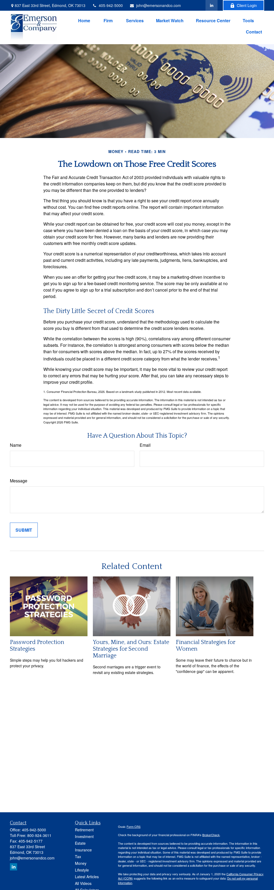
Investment (84, 836)
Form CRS (133, 826)
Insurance (83, 849)
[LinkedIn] (212, 5)
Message (18, 481)
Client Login (247, 5)
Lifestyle (82, 870)
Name (15, 445)
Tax (78, 856)
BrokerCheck (211, 835)
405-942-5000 (111, 5)
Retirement (84, 829)
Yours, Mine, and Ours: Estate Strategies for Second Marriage (131, 649)
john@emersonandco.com (158, 5)
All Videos (83, 883)
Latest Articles (87, 876)
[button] (84, 20)
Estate (80, 843)
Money (80, 863)
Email (145, 445)
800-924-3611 (39, 835)
